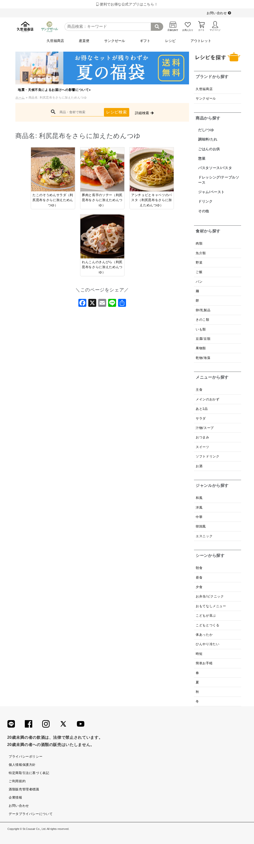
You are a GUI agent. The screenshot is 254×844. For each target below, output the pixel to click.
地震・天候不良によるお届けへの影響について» (54, 90)
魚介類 (201, 253)
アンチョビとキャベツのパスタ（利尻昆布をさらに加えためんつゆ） (151, 200)
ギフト (145, 41)
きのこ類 (202, 319)
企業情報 (15, 797)
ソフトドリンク (207, 456)
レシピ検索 (116, 112)
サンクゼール (114, 41)
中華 (199, 517)
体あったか (204, 634)
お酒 (199, 466)
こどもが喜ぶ (206, 615)
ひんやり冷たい (207, 644)
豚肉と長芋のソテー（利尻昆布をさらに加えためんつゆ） (102, 200)
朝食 (199, 568)
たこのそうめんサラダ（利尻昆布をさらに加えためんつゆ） (52, 200)
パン (199, 281)
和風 (199, 498)
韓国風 (201, 526)
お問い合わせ (217, 13)
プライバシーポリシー (25, 756)
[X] (92, 304)
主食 (199, 389)
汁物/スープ (205, 428)
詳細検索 (143, 113)
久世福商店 (55, 41)
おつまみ (202, 437)
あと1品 (202, 409)
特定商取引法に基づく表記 (29, 773)
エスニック (204, 536)
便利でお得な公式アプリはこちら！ (128, 4)
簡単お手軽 (204, 663)
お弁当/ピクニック (210, 596)
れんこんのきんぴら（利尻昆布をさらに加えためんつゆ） (102, 267)
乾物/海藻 (203, 358)
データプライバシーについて (31, 814)
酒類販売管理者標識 (24, 789)
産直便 (84, 41)
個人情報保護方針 (22, 765)
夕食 (199, 587)
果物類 (201, 348)
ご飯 (199, 272)
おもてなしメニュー (211, 606)
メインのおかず (207, 399)
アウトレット (200, 41)
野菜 (200, 262)
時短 (199, 654)
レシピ (170, 41)
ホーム (20, 97)
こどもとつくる (207, 625)
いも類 (201, 329)
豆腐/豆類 (203, 339)
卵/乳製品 (203, 310)
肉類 (199, 243)
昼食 (199, 577)
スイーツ (202, 447)
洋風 (199, 507)
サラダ (201, 418)
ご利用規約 (17, 781)
